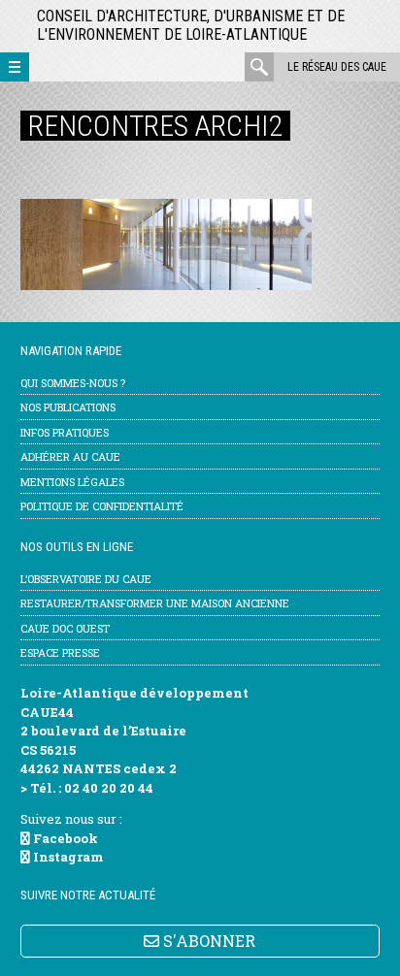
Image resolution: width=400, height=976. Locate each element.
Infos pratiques (64, 432)
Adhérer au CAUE (70, 456)
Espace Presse (60, 652)
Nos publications (68, 407)
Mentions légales (72, 481)
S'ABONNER (207, 940)
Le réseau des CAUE (336, 67)
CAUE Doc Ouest (65, 628)
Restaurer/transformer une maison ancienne (154, 603)
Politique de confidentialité (101, 506)
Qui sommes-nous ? (72, 382)
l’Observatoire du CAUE (85, 578)
